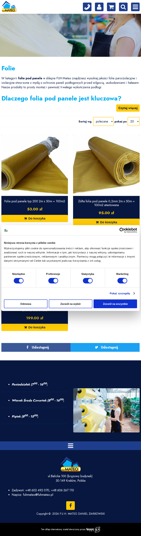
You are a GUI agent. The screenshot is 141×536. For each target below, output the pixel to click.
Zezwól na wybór (70, 303)
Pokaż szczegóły (120, 293)
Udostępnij (40, 347)
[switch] (53, 280)
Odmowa (25, 303)
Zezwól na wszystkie (115, 303)
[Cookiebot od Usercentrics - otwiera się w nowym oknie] (122, 230)
